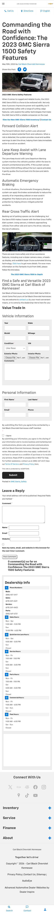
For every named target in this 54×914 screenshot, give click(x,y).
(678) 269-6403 (12, 607)
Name (5, 528)
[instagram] (44, 787)
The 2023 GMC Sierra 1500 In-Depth (27, 274)
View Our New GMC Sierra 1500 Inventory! (21, 120)
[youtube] (35, 795)
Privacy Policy (28, 464)
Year (6, 323)
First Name (9, 400)
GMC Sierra (15, 482)
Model (7, 333)
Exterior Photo (10, 354)
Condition (9, 343)
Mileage (31, 333)
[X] (10, 787)
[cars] (19, 787)
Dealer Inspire (27, 892)
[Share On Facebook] (19, 69)
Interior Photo (34, 354)
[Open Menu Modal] (3, 3)
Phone (31, 410)
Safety (24, 482)
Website (6, 539)
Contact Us (46, 120)
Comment (7, 503)
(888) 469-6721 (12, 614)
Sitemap (41, 875)
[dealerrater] (27, 787)
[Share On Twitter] (25, 69)
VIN (29, 343)
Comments (9, 361)
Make (30, 323)
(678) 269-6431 (11, 601)
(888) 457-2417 (11, 595)
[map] (19, 795)
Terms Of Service (12, 464)
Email (7, 410)
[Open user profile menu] (45, 909)
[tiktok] (27, 795)
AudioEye (27, 881)
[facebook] (35, 787)
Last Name (33, 400)
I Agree (8, 436)
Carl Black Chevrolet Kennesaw (31, 64)
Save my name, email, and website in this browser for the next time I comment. (26, 549)
